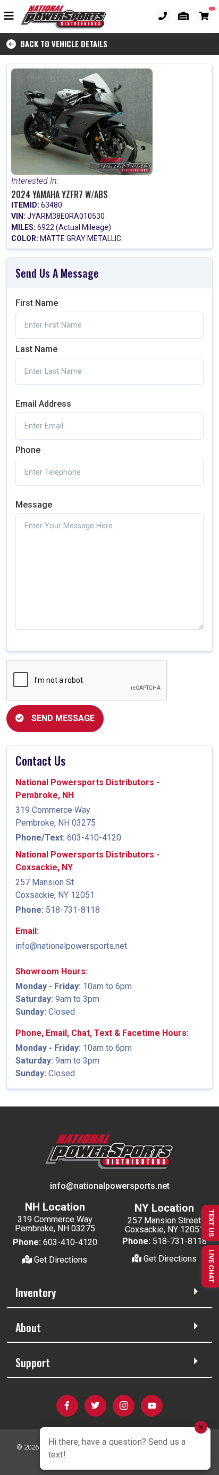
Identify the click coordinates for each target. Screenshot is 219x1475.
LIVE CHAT (211, 1266)
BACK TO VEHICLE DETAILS (61, 43)
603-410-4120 (94, 838)
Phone (27, 450)
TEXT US (211, 1223)
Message (33, 505)
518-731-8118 (73, 910)
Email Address (43, 404)
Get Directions (59, 1260)
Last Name (36, 349)
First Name (36, 303)
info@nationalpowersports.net (71, 946)
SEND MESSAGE (62, 718)
